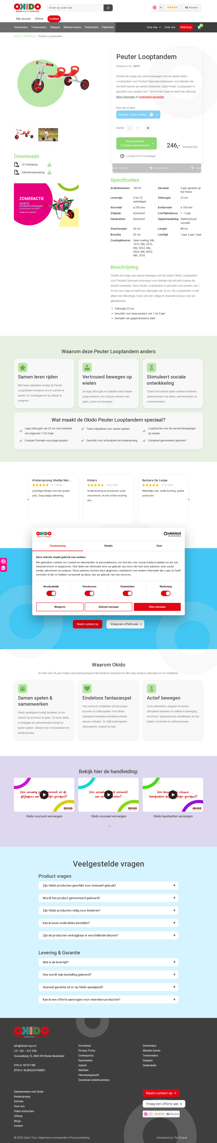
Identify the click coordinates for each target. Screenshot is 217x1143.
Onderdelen (91, 27)
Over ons (170, 27)
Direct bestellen (135, 143)
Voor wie (152, 27)
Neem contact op (87, 624)
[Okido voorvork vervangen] (44, 795)
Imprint (82, 1065)
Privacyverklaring (79, 1137)
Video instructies (24, 1111)
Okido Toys (30, 1137)
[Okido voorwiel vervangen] (108, 795)
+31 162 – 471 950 (25, 1051)
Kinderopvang (22, 1096)
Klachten (83, 1070)
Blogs (17, 1121)
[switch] (89, 593)
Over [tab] (159, 545)
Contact (54, 18)
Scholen (18, 1101)
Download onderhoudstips (94, 1080)
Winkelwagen (201, 25)
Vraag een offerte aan (124, 624)
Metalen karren (72, 27)
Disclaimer (84, 1045)
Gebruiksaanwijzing (33, 172)
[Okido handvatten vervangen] (173, 795)
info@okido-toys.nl (25, 1045)
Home (17, 36)
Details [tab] (108, 545)
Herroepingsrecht (88, 1075)
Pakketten (108, 27)
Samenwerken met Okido (29, 1091)
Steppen (55, 27)
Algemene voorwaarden (53, 1137)
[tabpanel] (44, 798)
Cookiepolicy (86, 1055)
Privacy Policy (86, 1050)
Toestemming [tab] (58, 545)
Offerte (39, 18)
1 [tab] (109, 826)
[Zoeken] (108, 7)
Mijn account (23, 18)
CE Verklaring (29, 164)
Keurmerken (85, 1060)
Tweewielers (39, 27)
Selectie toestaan (108, 607)
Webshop (186, 27)
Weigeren (59, 607)
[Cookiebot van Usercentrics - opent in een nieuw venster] (166, 534)
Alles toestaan (157, 607)
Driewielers (21, 27)
